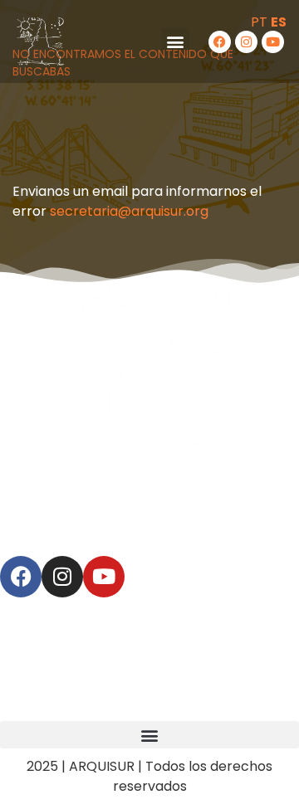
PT (259, 22)
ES (279, 22)
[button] (175, 42)
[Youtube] (273, 42)
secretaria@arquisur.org (129, 211)
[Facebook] (219, 42)
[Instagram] (246, 42)
